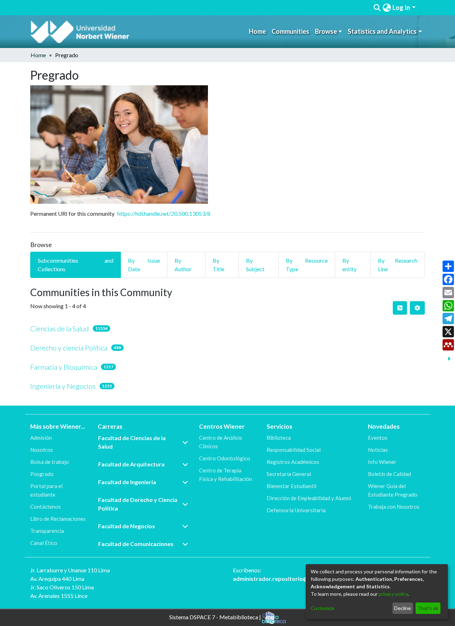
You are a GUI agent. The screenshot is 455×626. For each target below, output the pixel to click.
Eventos (377, 437)
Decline (402, 608)
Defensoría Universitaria (296, 510)
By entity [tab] (349, 264)
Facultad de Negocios (126, 526)
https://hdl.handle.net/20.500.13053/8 (163, 213)
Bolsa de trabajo (49, 462)
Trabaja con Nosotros (393, 506)
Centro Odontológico (224, 458)
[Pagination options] (417, 308)
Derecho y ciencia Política (68, 347)
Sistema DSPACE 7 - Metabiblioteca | (215, 617)
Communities (290, 31)
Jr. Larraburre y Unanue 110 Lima (70, 570)
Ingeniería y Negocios (63, 386)
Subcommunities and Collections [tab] (75, 264)
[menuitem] (387, 7)
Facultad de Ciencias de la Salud (132, 442)
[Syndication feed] (400, 308)
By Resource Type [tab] (307, 264)
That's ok (427, 608)
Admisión (41, 437)
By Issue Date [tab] (144, 264)
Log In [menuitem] (401, 7)
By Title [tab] (218, 264)
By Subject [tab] (255, 264)
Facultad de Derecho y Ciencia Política (137, 504)
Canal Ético (43, 543)
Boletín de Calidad (389, 474)
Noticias (378, 449)
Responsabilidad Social (294, 449)
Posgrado (42, 474)
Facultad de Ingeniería (127, 481)
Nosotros (41, 449)
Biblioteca (279, 437)
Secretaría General (289, 474)
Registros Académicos (293, 462)
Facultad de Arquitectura (131, 464)
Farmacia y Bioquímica (63, 367)
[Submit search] (377, 8)
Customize (322, 608)
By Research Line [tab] (397, 264)
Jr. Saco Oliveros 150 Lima (62, 587)
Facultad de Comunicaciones (135, 543)
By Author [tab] (183, 264)
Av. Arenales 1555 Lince (58, 595)
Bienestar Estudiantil (291, 486)
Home (257, 31)
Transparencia (47, 531)
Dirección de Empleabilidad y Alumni (309, 498)
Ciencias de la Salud (59, 328)
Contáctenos (45, 506)
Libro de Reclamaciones (58, 518)
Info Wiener (382, 462)
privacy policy (393, 594)
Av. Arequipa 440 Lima (57, 578)
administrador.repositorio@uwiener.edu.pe (290, 578)
